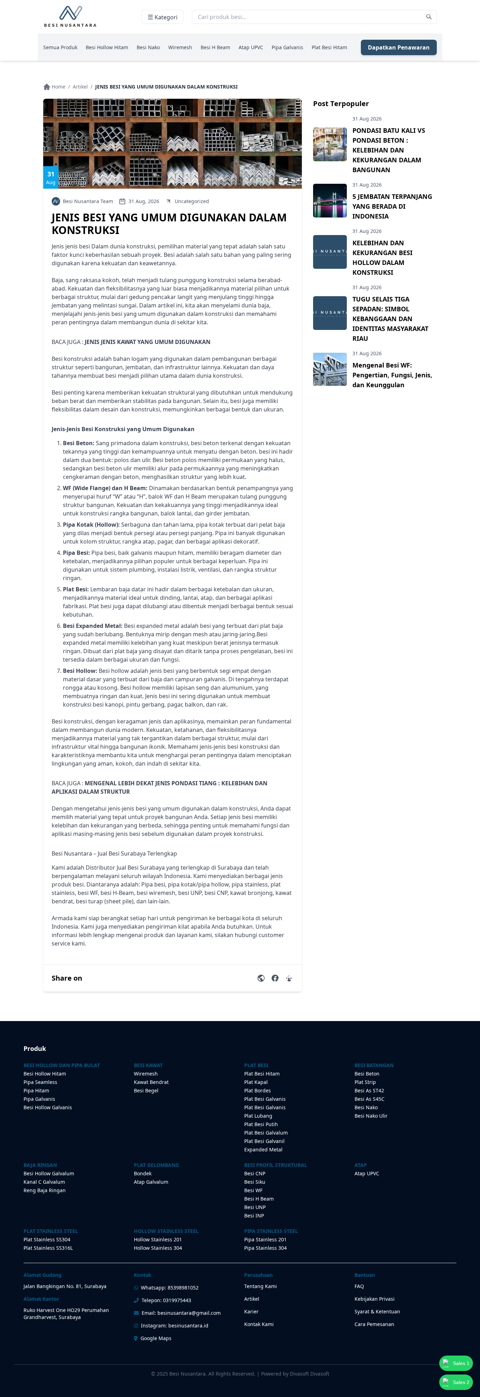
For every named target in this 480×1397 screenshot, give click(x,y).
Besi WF (253, 1190)
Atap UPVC (251, 47)
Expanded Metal (263, 1149)
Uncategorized (192, 201)
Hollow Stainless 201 (158, 1239)
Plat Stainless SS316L (48, 1248)
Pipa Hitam (36, 1090)
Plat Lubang (258, 1115)
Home (58, 86)
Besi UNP (255, 1207)
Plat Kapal (256, 1082)
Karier (251, 1311)
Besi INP (254, 1215)
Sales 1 (461, 1363)
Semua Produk (60, 47)
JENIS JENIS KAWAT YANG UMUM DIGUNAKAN (147, 342)
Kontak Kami (259, 1324)
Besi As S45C (369, 1099)
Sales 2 (461, 1382)
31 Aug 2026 (367, 118)
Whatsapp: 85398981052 (170, 1287)
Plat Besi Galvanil (264, 1141)
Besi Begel (146, 1090)
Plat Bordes (257, 1090)
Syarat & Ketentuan (377, 1311)
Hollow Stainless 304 (158, 1248)
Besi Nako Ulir (371, 1115)
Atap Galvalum (151, 1181)
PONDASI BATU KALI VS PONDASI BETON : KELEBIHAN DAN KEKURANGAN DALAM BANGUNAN (388, 150)
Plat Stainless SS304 (47, 1239)
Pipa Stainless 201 (265, 1239)
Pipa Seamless (40, 1082)
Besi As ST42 (369, 1090)
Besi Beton (367, 1073)
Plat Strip (365, 1082)
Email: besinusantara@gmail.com (181, 1313)
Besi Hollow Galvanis (48, 1107)
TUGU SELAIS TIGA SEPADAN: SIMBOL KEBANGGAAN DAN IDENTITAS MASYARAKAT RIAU (390, 319)
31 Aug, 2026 (144, 201)
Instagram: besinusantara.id (174, 1325)
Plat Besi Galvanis (265, 1099)
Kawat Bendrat (151, 1082)
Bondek (142, 1173)
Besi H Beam (215, 47)
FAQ (359, 1286)
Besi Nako (148, 47)
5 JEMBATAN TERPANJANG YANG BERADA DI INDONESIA (392, 206)
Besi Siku (254, 1181)
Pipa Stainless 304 (265, 1248)
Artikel (80, 86)
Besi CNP (254, 1173)
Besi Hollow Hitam (107, 47)
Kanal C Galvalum (44, 1181)
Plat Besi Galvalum (266, 1132)
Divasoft (319, 1373)
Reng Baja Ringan (45, 1190)
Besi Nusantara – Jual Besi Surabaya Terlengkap (114, 853)
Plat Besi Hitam (329, 47)
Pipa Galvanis (287, 47)
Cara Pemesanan (374, 1324)
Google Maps (156, 1338)
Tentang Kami (260, 1286)
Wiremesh (180, 47)
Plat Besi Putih (261, 1124)
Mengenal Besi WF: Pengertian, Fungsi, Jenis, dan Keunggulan (392, 375)
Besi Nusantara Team (88, 201)
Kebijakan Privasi (375, 1298)
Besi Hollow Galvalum (49, 1173)
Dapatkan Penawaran (399, 47)
